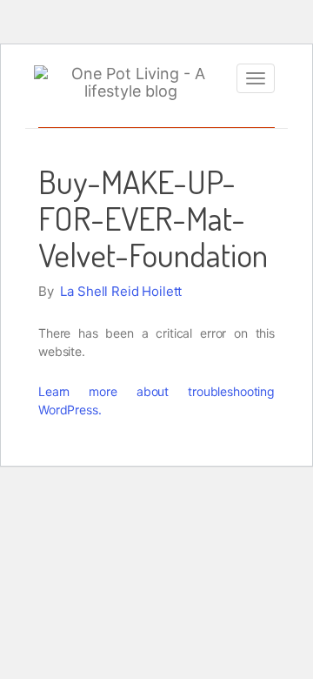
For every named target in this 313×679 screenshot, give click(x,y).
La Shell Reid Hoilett (121, 291)
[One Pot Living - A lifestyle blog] (130, 83)
